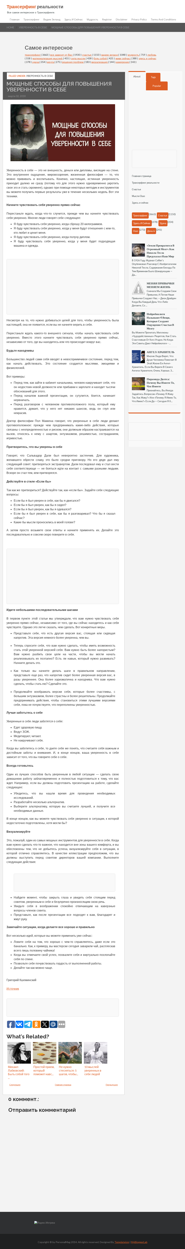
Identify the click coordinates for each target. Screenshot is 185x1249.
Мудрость (92, 19)
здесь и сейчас (147, 58)
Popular (157, 85)
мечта (51, 61)
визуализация (99, 61)
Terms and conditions (163, 19)
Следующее (14, 1084)
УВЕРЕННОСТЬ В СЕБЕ (33, 27)
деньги (151, 231)
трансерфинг (33, 54)
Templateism (122, 1242)
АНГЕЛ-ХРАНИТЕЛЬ (161, 352)
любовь (151, 54)
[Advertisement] (62, 286)
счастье (87, 54)
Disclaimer (121, 19)
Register (107, 19)
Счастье (136, 189)
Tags (153, 77)
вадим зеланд (110, 54)
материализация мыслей (48, 58)
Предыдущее (112, 1084)
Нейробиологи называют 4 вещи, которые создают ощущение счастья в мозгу (160, 321)
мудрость (133, 54)
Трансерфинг (31, 19)
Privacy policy (139, 19)
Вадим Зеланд (51, 19)
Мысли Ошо (138, 196)
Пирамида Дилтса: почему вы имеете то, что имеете (161, 382)
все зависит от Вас (61, 54)
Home (10, 27)
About (137, 76)
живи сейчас (123, 58)
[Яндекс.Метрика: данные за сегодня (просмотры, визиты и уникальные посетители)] (44, 1222)
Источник (13, 988)
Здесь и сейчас (73, 19)
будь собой (100, 58)
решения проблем (73, 61)
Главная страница (63, 1084)
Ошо (135, 231)
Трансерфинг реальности (145, 182)
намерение (123, 61)
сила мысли (78, 58)
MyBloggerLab (139, 1242)
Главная (15, 19)
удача (36, 61)
